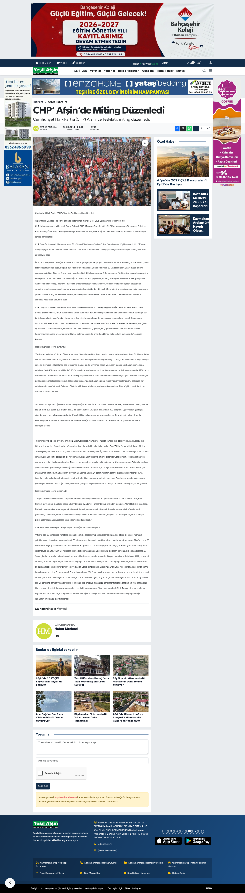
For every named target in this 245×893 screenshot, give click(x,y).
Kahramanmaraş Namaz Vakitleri (145, 863)
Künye (180, 70)
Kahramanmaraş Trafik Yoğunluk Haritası (187, 865)
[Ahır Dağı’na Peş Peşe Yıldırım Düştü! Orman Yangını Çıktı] (54, 701)
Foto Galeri (45, 63)
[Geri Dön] (10, 883)
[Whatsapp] (195, 831)
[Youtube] (189, 831)
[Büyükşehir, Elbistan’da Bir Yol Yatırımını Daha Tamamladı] (92, 701)
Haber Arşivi (178, 873)
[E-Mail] (57, 636)
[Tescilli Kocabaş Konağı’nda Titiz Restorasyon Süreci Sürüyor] (92, 665)
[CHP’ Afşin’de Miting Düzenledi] (92, 171)
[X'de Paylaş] (183, 128)
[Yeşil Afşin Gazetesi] (45, 71)
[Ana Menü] (210, 71)
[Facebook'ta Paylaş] (177, 128)
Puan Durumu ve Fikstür (52, 873)
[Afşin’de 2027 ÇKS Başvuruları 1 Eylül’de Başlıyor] (54, 665)
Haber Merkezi (66, 629)
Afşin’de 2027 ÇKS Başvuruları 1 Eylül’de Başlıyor (49, 681)
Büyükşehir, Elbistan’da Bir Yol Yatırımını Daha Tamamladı (91, 717)
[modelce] (122, 86)
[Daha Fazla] (196, 128)
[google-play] (198, 841)
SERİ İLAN (80, 70)
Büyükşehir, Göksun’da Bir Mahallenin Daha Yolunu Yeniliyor (129, 681)
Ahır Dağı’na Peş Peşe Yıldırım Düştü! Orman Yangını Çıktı (49, 717)
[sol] (18, 132)
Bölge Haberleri (128, 70)
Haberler (38, 102)
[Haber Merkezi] (44, 631)
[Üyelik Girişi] (209, 63)
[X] (171, 831)
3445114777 (105, 844)
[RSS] (201, 831)
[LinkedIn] (183, 831)
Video (63, 63)
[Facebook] (165, 831)
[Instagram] (177, 831)
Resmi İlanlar (165, 70)
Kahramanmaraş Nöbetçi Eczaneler (51, 865)
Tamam (209, 888)
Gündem (148, 70)
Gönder (43, 786)
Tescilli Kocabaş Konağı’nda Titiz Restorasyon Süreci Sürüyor (91, 681)
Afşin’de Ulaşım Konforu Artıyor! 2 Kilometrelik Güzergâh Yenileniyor (128, 717)
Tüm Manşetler (92, 873)
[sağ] (227, 132)
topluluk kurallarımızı (66, 797)
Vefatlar (95, 70)
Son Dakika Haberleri (139, 873)
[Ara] (204, 71)
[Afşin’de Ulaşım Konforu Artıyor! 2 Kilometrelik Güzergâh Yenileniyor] (130, 701)
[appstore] (168, 841)
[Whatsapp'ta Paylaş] (189, 128)
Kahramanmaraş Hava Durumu (100, 863)
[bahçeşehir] (122, 29)
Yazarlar (80, 63)
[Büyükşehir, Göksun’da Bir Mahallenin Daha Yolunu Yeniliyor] (130, 665)
